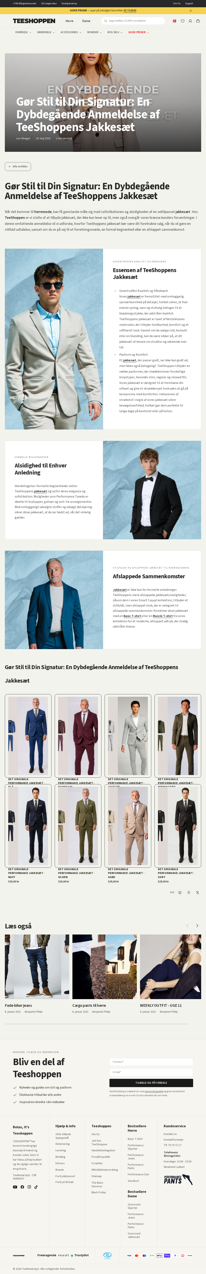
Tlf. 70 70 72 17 (172, 1145)
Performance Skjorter (136, 1147)
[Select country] (174, 21)
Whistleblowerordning (105, 1170)
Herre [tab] (69, 21)
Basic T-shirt (135, 1139)
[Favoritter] (182, 21)
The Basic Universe (97, 1184)
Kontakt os (170, 1134)
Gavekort (133, 1181)
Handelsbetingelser (103, 1150)
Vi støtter (97, 1163)
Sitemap (97, 1176)
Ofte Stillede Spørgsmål (63, 1136)
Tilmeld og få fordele (151, 1083)
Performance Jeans (136, 1157)
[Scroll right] (197, 926)
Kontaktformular (173, 1140)
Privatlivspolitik (101, 1157)
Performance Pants (136, 1166)
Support (189, 3)
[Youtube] (15, 1187)
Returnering (63, 1144)
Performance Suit (138, 1175)
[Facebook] (22, 1187)
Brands (60, 1170)
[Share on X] (197, 892)
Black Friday (99, 1192)
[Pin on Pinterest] (188, 892)
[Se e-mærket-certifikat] (107, 1255)
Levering (61, 1150)
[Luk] (190, 10)
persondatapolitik (154, 1091)
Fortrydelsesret (65, 1176)
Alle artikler (20, 166)
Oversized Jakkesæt (134, 1235)
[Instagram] (29, 1187)
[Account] (190, 21)
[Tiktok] (36, 1187)
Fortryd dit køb (65, 1182)
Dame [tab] (86, 21)
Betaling (60, 1157)
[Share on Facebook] (179, 892)
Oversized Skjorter (134, 1206)
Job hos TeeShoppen (99, 1142)
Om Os (176, 3)
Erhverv (60, 1163)
